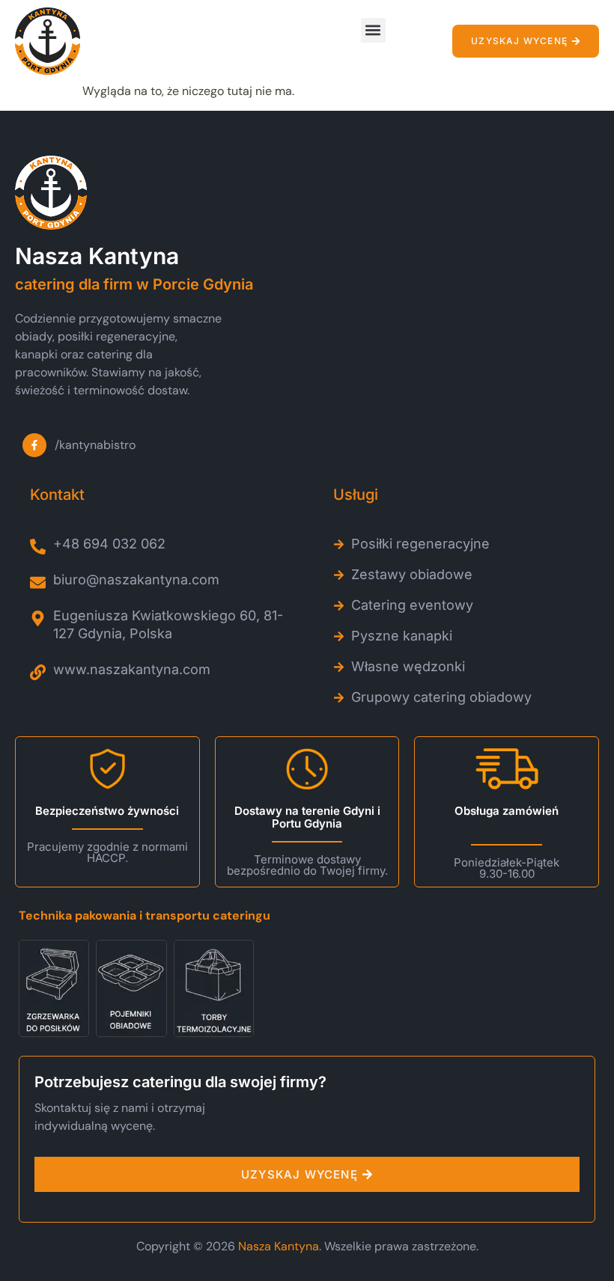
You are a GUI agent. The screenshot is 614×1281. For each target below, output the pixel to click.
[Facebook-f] (34, 445)
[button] (373, 30)
